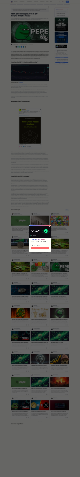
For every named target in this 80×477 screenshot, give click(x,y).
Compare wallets (40, 247)
